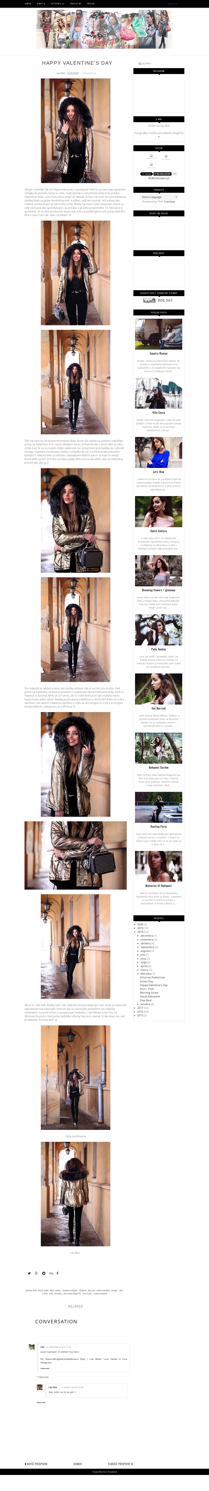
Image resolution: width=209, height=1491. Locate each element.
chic (121, 1290)
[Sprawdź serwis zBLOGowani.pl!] (158, 178)
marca (145, 970)
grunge (114, 1290)
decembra (147, 935)
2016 (140, 1011)
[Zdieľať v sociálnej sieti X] (27, 1273)
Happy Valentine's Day (154, 985)
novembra (147, 939)
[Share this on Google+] (35, 1273)
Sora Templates (110, 1471)
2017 (140, 1008)
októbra (146, 943)
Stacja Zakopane (150, 996)
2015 (140, 1015)
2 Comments (89, 73)
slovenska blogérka (72, 1293)
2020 (140, 924)
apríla (144, 966)
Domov (78, 1464)
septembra (148, 947)
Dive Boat (146, 1000)
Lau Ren (52, 1387)
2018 (140, 932)
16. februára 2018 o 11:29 (58, 1347)
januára (146, 1004)
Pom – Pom (147, 989)
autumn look (31, 1290)
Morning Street (149, 992)
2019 (140, 928)
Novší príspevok (37, 1464)
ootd (51, 1293)
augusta (146, 951)
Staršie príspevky (119, 1464)
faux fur (92, 1290)
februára (146, 973)
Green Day (146, 981)
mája (144, 962)
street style (87, 1293)
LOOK (45, 1293)
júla (143, 954)
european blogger (70, 1290)
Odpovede (43, 1377)
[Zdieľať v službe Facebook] (56, 1273)
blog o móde (55, 1290)
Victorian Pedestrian (152, 977)
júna (144, 958)
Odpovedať (44, 1368)
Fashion (83, 1290)
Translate (169, 201)
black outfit (43, 1290)
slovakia (58, 1293)
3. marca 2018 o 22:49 (72, 1387)
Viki (42, 1347)
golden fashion (103, 1290)
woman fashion (100, 1293)
